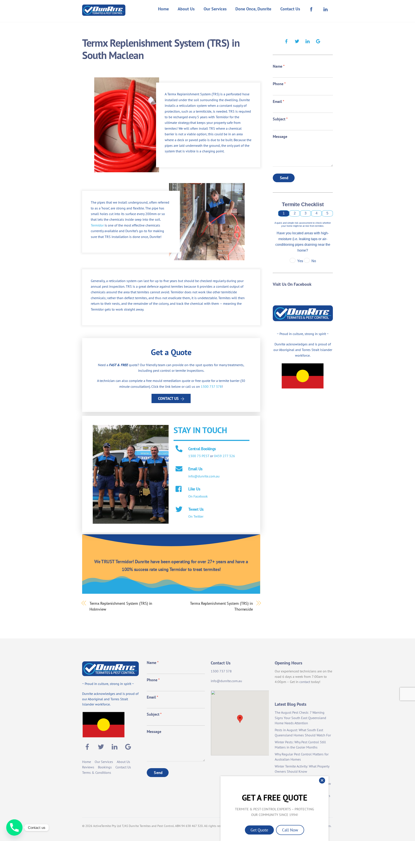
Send (284, 177)
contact (304, 682)
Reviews (88, 767)
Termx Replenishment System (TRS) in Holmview (120, 606)
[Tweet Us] (179, 509)
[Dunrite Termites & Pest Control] (103, 13)
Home (163, 9)
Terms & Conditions (96, 772)
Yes (300, 261)
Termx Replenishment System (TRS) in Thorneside (221, 606)
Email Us (195, 468)
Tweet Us (195, 509)
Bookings (105, 767)
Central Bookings (202, 448)
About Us (186, 9)
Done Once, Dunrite (253, 9)
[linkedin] (307, 40)
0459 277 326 (224, 456)
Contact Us (290, 9)
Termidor (97, 225)
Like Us (194, 489)
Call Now (290, 830)
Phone (279, 83)
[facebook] (286, 40)
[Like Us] (179, 489)
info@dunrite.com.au (204, 476)
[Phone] (14, 827)
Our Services (215, 9)
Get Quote (259, 830)
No (313, 261)
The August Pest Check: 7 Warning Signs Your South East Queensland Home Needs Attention (300, 717)
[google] (318, 40)
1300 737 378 (211, 386)
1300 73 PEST (198, 456)
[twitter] (297, 40)
